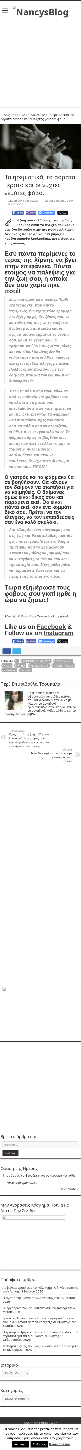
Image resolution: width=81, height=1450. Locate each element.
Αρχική (8, 115)
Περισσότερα (59, 1444)
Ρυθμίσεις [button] (39, 1444)
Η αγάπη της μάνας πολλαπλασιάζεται (31, 1298)
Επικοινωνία (48, 1423)
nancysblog (63, 660)
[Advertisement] (40, 60)
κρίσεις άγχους (39, 665)
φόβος (25, 670)
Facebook (51, 626)
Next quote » (69, 1189)
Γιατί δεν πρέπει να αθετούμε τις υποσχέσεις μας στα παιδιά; (51, 755)
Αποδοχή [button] (20, 1444)
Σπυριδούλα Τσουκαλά (23, 200)
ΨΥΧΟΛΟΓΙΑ (36, 115)
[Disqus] (40, 819)
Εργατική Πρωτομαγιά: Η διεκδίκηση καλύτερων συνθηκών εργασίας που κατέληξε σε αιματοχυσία (39, 1320)
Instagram (59, 632)
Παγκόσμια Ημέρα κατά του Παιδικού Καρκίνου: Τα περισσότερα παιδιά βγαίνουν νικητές (40, 1334)
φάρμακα (10, 670)
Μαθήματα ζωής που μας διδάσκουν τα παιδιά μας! (40, 1346)
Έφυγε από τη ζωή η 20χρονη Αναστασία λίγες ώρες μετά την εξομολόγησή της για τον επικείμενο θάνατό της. (29, 738)
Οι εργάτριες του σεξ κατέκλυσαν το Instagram (37, 1308)
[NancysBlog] (41, 11)
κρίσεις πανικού (63, 665)
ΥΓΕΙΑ (21, 115)
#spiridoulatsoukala (36, 660)
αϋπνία (21, 665)
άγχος (7, 665)
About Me (31, 1423)
